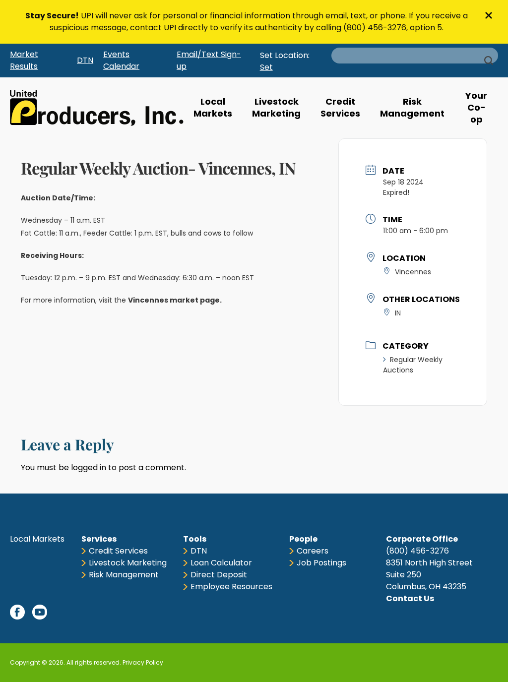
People (303, 539)
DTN (85, 60)
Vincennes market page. (175, 300)
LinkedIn (62, 612)
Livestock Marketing (276, 107)
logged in (88, 467)
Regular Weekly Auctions (413, 365)
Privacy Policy (143, 662)
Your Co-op (476, 107)
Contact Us (410, 598)
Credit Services (340, 107)
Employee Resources (231, 586)
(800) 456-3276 (374, 27)
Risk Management (412, 107)
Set (266, 67)
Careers (312, 551)
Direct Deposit (218, 574)
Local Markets (212, 107)
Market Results (24, 60)
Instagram (84, 612)
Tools (194, 539)
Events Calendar (121, 60)
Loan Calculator (221, 562)
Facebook (17, 612)
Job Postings (321, 562)
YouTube (39, 612)
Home (97, 108)
